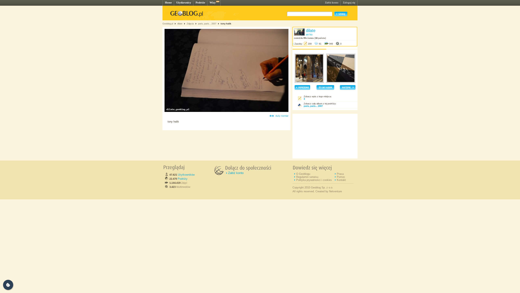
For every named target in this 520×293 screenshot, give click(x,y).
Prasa (340, 173)
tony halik (226, 23)
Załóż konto (331, 2)
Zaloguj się (349, 2)
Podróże (200, 2)
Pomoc (341, 176)
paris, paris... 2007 (207, 23)
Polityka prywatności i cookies (314, 179)
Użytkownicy (183, 2)
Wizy (213, 2)
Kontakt (341, 179)
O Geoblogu (303, 173)
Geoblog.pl (167, 23)
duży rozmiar (281, 116)
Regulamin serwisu (307, 176)
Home (168, 2)
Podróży (182, 178)
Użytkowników (186, 174)
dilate (179, 23)
